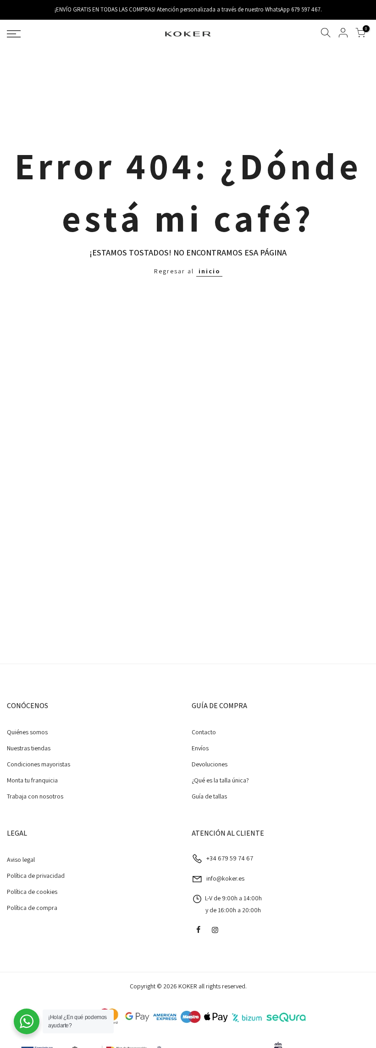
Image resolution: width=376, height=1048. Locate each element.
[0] (360, 34)
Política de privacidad (36, 875)
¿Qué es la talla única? (220, 780)
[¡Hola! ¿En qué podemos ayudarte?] (26, 1021)
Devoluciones (209, 764)
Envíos (200, 748)
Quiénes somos (27, 732)
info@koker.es (225, 878)
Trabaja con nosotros (35, 796)
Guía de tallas (209, 796)
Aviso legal (21, 859)
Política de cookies (32, 891)
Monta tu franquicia (32, 780)
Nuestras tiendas (28, 748)
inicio (209, 271)
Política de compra (32, 908)
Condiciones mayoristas (38, 764)
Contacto (204, 732)
